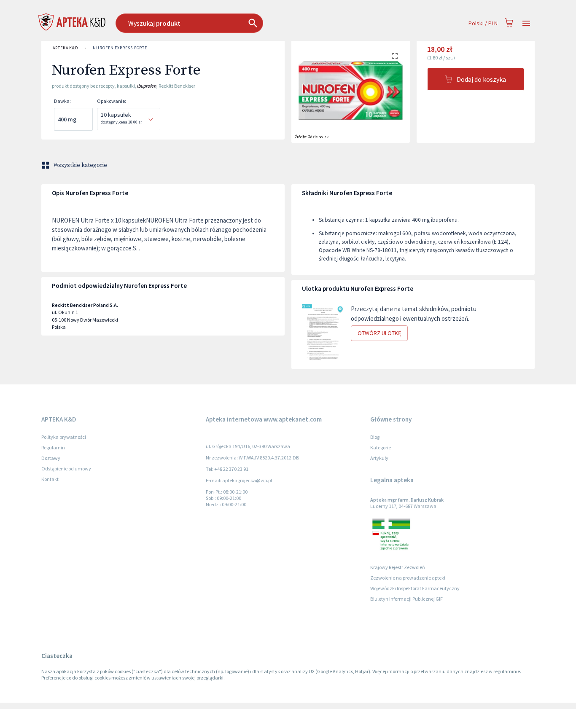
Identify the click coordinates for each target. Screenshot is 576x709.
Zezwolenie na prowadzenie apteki (407, 578)
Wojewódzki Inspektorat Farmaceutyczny (415, 588)
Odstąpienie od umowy (66, 468)
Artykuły (379, 458)
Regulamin (53, 447)
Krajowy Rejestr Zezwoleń (397, 567)
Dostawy (50, 458)
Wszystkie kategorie (80, 165)
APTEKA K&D (65, 48)
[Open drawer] (526, 23)
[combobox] (233, 23)
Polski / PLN (483, 23)
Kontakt (50, 479)
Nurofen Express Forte (120, 48)
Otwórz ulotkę (379, 333)
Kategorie (380, 447)
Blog (375, 437)
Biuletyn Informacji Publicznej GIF (406, 599)
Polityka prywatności (63, 437)
